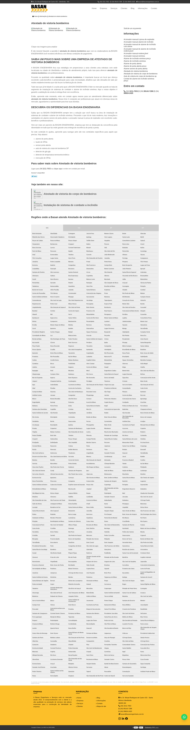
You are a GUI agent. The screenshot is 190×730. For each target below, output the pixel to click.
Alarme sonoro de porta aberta (135, 69)
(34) (131, 91)
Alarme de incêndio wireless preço (137, 58)
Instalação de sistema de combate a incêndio (71, 205)
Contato (154, 8)
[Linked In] (123, 718)
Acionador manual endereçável (136, 53)
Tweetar (34, 176)
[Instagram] (119, 718)
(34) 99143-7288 (116, 2)
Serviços (114, 8)
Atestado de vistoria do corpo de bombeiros (140, 74)
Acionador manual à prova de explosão (139, 39)
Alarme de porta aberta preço (135, 66)
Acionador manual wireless (134, 56)
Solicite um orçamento (132, 28)
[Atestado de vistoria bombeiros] (39, 35)
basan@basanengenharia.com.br (148, 2)
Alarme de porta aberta (133, 63)
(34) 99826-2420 (129, 2)
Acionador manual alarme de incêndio (138, 42)
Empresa (103, 8)
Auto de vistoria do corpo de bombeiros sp (140, 76)
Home (94, 8)
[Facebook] (126, 718)
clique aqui (58, 169)
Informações (142, 8)
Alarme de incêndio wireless (135, 61)
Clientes (124, 8)
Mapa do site (101, 706)
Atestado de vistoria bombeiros (136, 71)
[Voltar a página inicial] (39, 8)
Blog (132, 8)
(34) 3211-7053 (104, 2)
